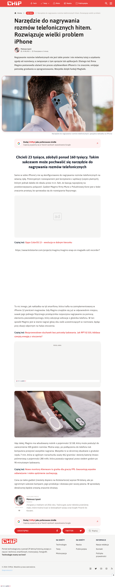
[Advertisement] (57, 363)
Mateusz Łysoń (26, 49)
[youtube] (19, 510)
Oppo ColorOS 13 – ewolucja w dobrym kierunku (48, 242)
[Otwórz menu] (111, 3)
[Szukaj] (106, 3)
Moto (58, 3)
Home (19, 13)
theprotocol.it (7, 570)
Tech (35, 3)
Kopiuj (95, 531)
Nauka (69, 3)
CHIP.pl (10, 567)
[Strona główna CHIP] (14, 3)
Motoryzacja (61, 553)
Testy (45, 3)
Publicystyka (83, 3)
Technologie (61, 545)
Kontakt (99, 549)
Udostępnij (22, 531)
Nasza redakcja (102, 545)
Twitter (69, 531)
